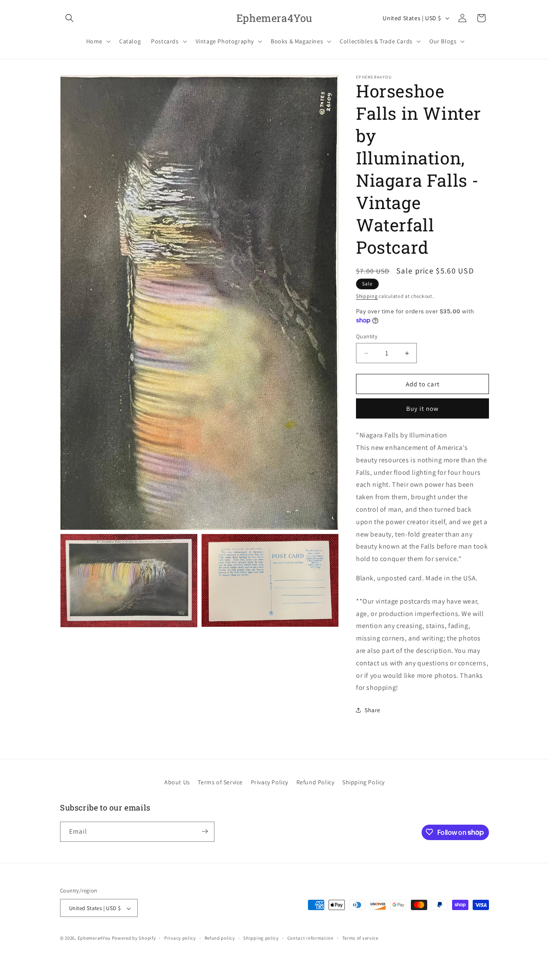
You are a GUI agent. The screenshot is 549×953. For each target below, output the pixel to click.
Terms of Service (220, 782)
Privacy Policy (269, 782)
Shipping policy (261, 938)
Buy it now (422, 408)
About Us (177, 782)
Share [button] (372, 710)
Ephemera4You (94, 938)
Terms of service (360, 938)
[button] (69, 18)
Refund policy (220, 938)
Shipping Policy (363, 782)
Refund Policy (315, 782)
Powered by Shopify (134, 938)
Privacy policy (180, 938)
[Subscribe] (204, 831)
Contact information (310, 938)
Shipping (367, 296)
